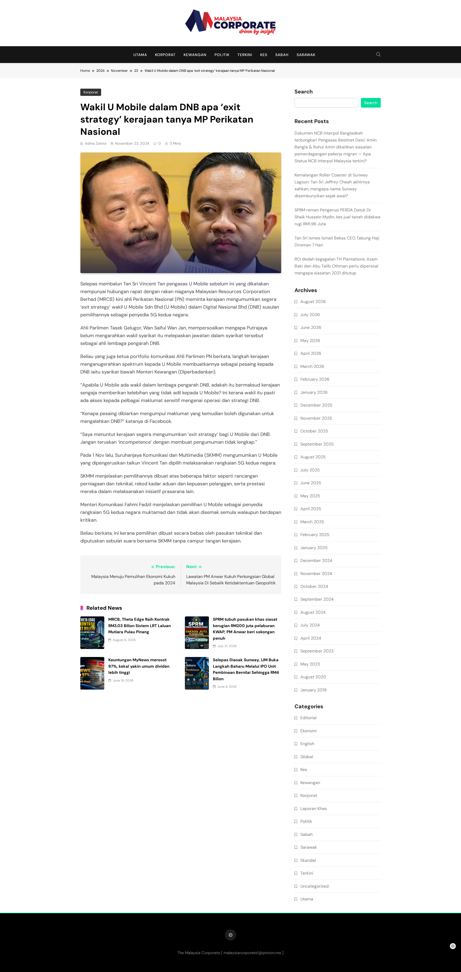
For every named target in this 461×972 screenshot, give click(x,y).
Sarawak (306, 54)
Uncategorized (314, 886)
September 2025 (317, 444)
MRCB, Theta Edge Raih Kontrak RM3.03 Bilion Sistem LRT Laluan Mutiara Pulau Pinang (139, 626)
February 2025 (314, 534)
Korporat (165, 54)
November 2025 (316, 418)
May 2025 (310, 496)
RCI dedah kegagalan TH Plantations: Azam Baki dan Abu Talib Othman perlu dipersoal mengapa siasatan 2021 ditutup (336, 266)
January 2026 (314, 392)
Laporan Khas (313, 808)
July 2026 (310, 314)
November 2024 (316, 573)
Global (306, 757)
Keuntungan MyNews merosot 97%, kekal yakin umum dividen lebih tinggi (138, 666)
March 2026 (312, 366)
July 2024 (310, 625)
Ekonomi (308, 731)
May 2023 (310, 664)
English (307, 743)
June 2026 (310, 327)
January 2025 (314, 547)
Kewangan (195, 54)
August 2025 (313, 457)
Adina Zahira (95, 143)
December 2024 (316, 560)
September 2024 (317, 599)
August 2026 (313, 301)
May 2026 (310, 340)
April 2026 (310, 353)
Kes (263, 54)
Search (304, 92)
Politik (221, 54)
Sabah (282, 54)
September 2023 (316, 651)
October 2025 (314, 431)
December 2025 (316, 405)
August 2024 (313, 612)
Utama (140, 54)
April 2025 (310, 508)
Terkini (244, 54)
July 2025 (310, 470)
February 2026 (314, 379)
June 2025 (310, 483)
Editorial (308, 718)
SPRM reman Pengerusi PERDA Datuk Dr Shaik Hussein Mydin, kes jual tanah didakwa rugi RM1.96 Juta (337, 217)
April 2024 (310, 638)
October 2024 (314, 586)
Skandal (308, 860)
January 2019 (313, 690)
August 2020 (313, 677)
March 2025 (312, 522)
